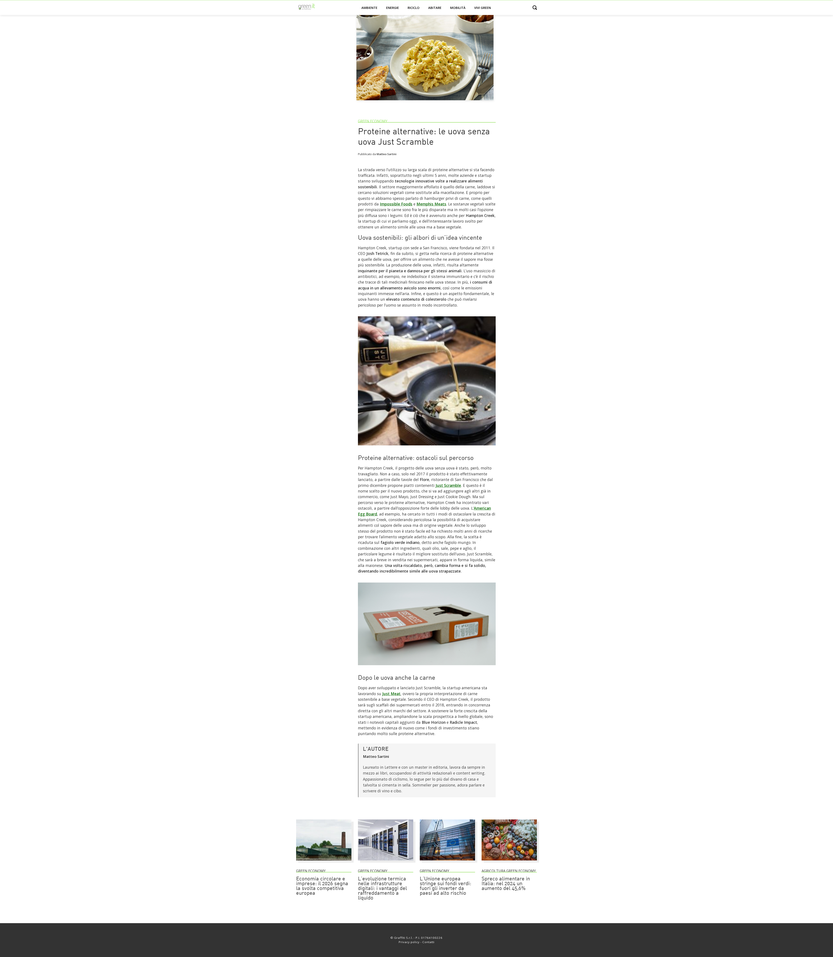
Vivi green (482, 7)
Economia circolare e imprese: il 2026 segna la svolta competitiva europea (322, 886)
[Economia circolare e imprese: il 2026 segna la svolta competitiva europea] (323, 862)
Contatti (428, 942)
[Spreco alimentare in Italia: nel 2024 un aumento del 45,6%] (509, 862)
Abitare (434, 7)
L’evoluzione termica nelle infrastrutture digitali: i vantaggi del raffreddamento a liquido (382, 889)
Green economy (372, 121)
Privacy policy (409, 942)
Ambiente (369, 7)
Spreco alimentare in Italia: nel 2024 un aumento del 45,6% (506, 884)
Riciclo (414, 7)
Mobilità (458, 7)
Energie (392, 7)
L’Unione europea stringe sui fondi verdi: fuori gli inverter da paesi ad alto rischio (445, 886)
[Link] (427, 447)
